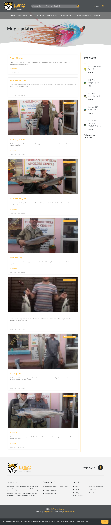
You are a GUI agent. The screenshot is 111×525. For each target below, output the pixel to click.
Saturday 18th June (18, 198)
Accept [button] (105, 522)
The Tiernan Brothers (58, 509)
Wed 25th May (16, 257)
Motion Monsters (69, 512)
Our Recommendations (83, 15)
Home (13, 15)
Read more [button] (84, 521)
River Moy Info (52, 15)
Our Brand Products (66, 15)
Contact (97, 15)
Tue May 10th (16, 373)
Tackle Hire (40, 15)
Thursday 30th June (18, 139)
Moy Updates (22, 15)
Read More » (13, 68)
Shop (31, 15)
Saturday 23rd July (18, 80)
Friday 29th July (16, 58)
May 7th (13, 432)
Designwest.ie (48, 512)
